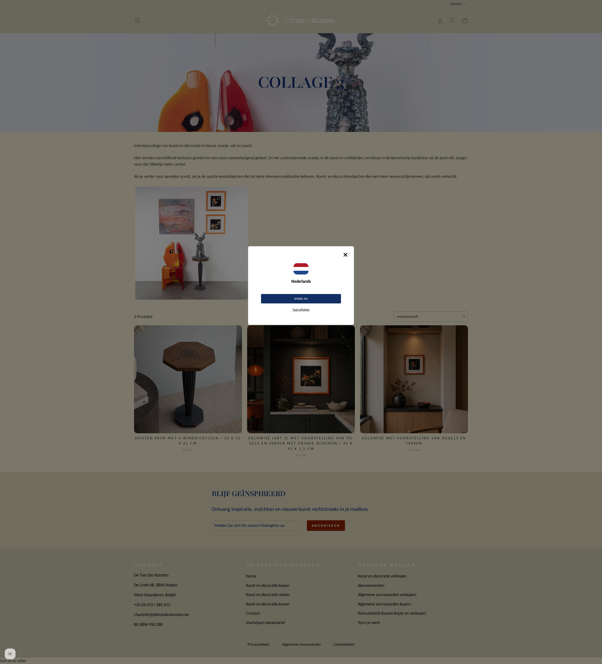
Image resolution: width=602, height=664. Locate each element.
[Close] (345, 254)
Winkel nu (301, 298)
